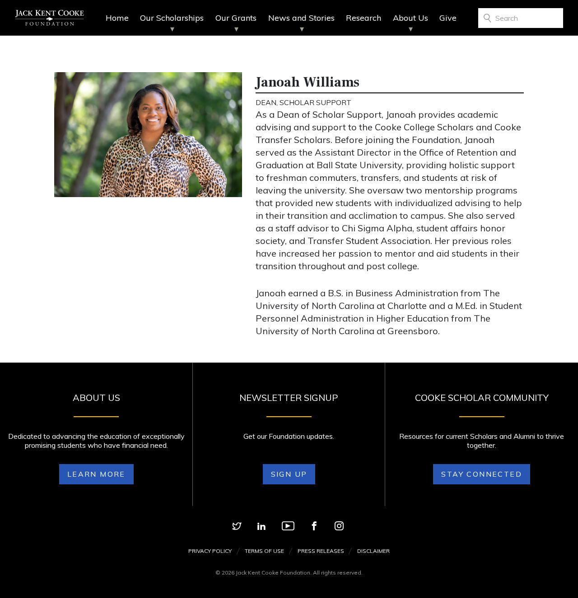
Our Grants (235, 18)
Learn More (96, 473)
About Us (410, 18)
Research (363, 18)
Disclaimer (373, 550)
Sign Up (289, 473)
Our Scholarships (172, 18)
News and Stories (301, 18)
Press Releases (321, 550)
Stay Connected (481, 473)
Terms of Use (264, 550)
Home (117, 18)
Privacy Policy (210, 550)
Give (448, 18)
